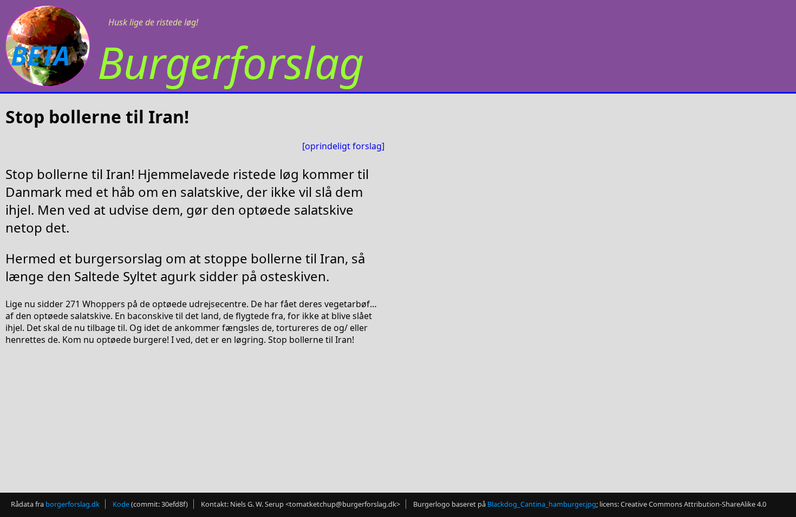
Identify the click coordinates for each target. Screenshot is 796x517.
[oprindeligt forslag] (343, 146)
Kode (121, 504)
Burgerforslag (230, 61)
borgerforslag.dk (72, 504)
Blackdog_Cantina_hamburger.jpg (541, 504)
